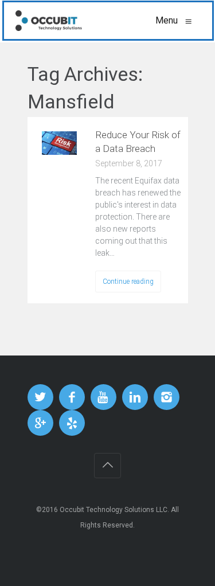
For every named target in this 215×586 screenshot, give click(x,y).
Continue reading (128, 282)
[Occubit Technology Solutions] (48, 20)
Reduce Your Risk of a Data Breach (138, 141)
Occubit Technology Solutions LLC (113, 510)
